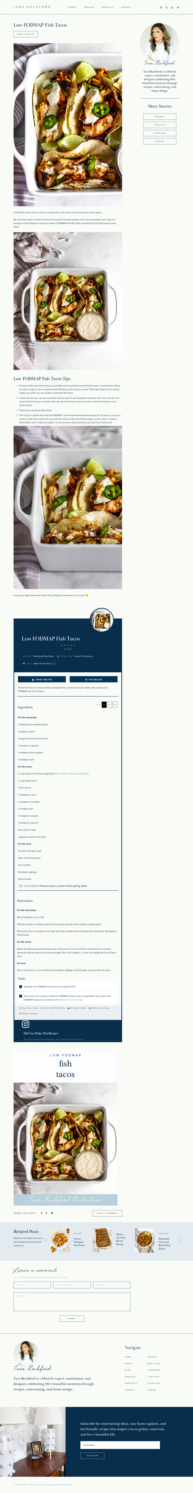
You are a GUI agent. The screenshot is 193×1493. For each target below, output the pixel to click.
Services (89, 7)
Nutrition (160, 133)
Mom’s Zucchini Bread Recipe (120, 1239)
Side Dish (163, 1234)
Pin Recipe (95, 680)
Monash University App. (71, 999)
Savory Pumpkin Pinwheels (79, 1242)
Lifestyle (159, 125)
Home (128, 1357)
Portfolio (108, 7)
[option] (71, 1240)
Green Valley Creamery (66, 773)
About (128, 1364)
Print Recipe (43, 680)
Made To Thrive (68, 1485)
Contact (126, 7)
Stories (72, 7)
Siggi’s (84, 773)
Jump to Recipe (25, 34)
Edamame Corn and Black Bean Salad (165, 1243)
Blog (128, 1370)
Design (160, 141)
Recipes (159, 117)
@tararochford (35, 1039)
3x (115, 705)
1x (104, 705)
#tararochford (77, 1039)
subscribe (92, 1456)
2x (109, 705)
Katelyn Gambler (56, 1485)
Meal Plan (154, 1364)
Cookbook (154, 1370)
